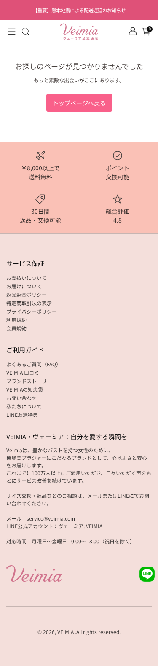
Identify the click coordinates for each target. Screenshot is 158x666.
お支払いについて (26, 277)
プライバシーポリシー (31, 311)
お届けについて (24, 286)
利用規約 (16, 319)
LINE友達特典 (22, 414)
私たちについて (24, 406)
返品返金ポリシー (26, 294)
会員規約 (16, 328)
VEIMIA (65, 631)
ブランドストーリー (29, 380)
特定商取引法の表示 (29, 302)
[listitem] (79, 10)
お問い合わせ (21, 397)
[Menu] (12, 31)
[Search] (25, 31)
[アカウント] (133, 31)
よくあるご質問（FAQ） (33, 364)
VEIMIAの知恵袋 (24, 389)
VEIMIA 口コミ (22, 372)
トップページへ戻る (79, 103)
